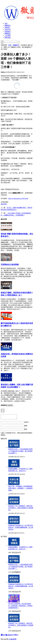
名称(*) (26, 422)
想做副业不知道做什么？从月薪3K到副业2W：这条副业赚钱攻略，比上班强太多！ (20, 527)
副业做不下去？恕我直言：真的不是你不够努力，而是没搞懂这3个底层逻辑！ (20, 508)
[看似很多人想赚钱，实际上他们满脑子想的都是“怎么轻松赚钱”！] (6, 380)
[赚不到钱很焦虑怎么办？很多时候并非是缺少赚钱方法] (6, 319)
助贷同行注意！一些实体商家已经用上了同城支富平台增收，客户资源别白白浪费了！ (20, 451)
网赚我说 (8, 33)
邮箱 (25, 425)
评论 (3, 433)
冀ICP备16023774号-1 (9, 635)
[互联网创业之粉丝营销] (6, 260)
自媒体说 (8, 31)
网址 (25, 429)
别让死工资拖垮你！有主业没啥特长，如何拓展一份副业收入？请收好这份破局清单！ (20, 606)
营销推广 (8, 27)
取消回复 (10, 405)
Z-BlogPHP (12, 639)
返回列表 (4, 204)
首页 (6, 23)
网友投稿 (8, 37)
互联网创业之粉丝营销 (10, 264)
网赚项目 (8, 25)
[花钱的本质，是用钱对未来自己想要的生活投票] (6, 350)
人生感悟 (8, 35)
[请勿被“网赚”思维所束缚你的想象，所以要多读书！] (6, 230)
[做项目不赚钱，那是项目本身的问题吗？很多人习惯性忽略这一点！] (6, 288)
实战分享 (8, 29)
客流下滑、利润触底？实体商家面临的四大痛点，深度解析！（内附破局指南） (20, 488)
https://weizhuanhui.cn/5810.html (18, 198)
